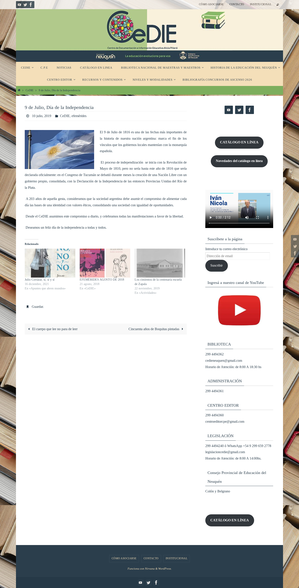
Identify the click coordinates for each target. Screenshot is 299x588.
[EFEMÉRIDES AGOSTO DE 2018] (105, 263)
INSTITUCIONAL (260, 4)
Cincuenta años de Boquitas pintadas (154, 329)
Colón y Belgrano (217, 491)
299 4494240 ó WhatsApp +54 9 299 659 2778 (238, 446)
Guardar (37, 306)
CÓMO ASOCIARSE (211, 4)
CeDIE (29, 90)
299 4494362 (214, 354)
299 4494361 (214, 391)
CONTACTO (236, 4)
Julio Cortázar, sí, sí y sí (40, 279)
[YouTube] (19, 4)
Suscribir (216, 265)
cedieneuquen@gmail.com (223, 360)
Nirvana (150, 568)
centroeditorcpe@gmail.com (224, 421)
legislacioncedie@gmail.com (225, 452)
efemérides (79, 116)
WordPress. (165, 568)
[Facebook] (30, 4)
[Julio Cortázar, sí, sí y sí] (50, 263)
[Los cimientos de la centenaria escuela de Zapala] (160, 263)
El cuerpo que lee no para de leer (54, 329)
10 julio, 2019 (41, 116)
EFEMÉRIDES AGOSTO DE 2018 (102, 279)
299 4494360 (214, 415)
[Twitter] (25, 4)
